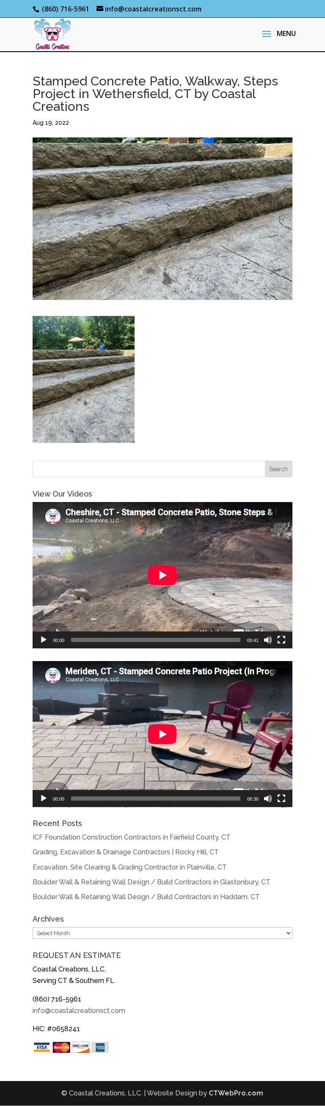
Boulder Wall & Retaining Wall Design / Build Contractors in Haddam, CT (146, 897)
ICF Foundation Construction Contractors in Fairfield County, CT (132, 837)
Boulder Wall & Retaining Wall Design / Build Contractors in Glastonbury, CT (151, 882)
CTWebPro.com (236, 1093)
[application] (162, 575)
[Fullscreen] (281, 640)
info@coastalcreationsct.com (79, 1011)
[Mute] (268, 640)
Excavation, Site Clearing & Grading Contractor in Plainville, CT (130, 867)
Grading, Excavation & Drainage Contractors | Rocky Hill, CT (126, 852)
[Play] (43, 640)
